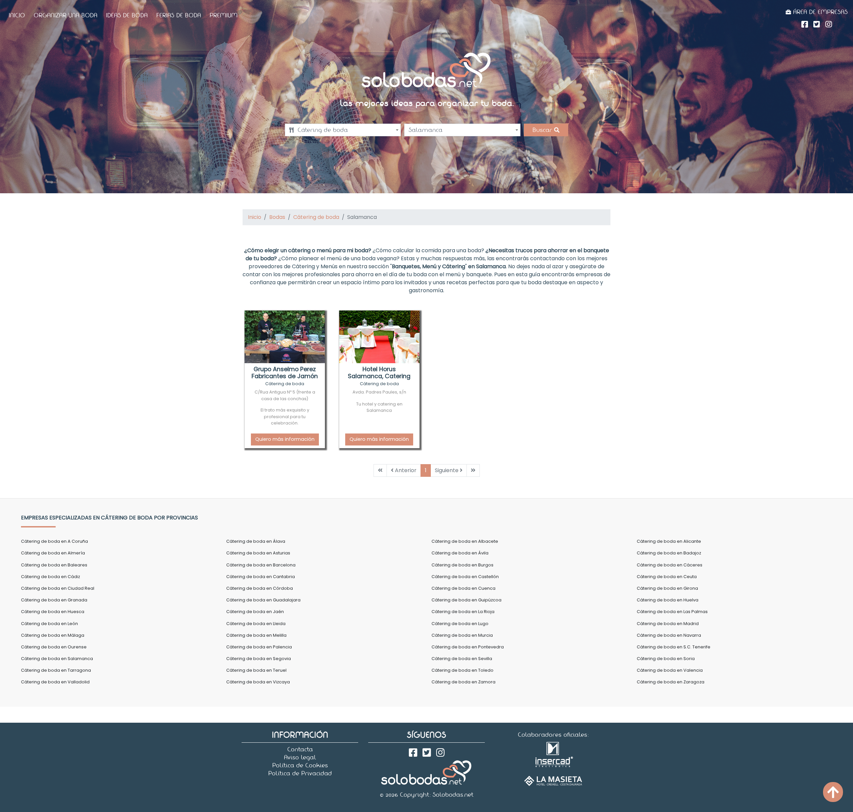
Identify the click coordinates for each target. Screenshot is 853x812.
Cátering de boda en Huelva (667, 600)
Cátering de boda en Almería (53, 553)
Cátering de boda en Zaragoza (670, 682)
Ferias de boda (178, 15)
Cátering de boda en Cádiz (50, 576)
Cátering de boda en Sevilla (461, 658)
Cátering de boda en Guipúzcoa (466, 600)
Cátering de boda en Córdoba (259, 588)
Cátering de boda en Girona (667, 588)
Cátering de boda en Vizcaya (258, 682)
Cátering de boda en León (49, 623)
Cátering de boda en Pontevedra (467, 647)
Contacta (300, 749)
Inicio (17, 15)
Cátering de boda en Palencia (259, 647)
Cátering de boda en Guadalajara (263, 600)
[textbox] (343, 130)
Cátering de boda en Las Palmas (672, 611)
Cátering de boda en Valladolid (55, 682)
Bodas (277, 217)
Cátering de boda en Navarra (669, 635)
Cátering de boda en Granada (54, 600)
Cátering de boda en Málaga (52, 635)
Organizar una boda (65, 15)
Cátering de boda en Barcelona (261, 565)
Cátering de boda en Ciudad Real (57, 588)
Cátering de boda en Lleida (256, 623)
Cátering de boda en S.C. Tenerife (673, 647)
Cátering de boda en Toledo (462, 670)
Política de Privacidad (300, 773)
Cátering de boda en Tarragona (56, 670)
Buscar (543, 130)
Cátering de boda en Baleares (54, 565)
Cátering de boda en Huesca (52, 611)
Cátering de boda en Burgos (462, 565)
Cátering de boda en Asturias (258, 553)
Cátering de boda (316, 217)
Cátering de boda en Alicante (669, 541)
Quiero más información (285, 439)
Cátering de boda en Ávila (459, 553)
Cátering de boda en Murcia (462, 635)
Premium (224, 15)
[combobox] (343, 130)
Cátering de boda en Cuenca (463, 588)
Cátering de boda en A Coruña (54, 541)
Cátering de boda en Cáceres (669, 565)
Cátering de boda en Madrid (668, 623)
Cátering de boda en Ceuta (667, 576)
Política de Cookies (300, 765)
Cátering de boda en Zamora (463, 682)
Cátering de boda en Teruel (256, 670)
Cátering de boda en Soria (666, 658)
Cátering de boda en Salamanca (57, 658)
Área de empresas (819, 12)
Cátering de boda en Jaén (255, 611)
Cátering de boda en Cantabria (260, 576)
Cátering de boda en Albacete (464, 541)
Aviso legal (300, 757)
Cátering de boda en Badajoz (669, 553)
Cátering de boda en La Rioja (462, 611)
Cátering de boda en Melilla (256, 635)
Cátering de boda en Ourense (54, 647)
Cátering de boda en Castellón (465, 576)
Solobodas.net (452, 794)
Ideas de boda (127, 15)
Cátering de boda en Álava (255, 541)
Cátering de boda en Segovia (258, 658)
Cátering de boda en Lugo (459, 623)
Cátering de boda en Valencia (670, 670)
